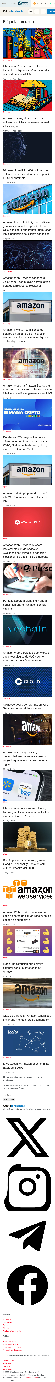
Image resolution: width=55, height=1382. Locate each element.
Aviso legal (7, 1369)
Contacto (6, 1366)
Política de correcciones (12, 1347)
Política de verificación (12, 1344)
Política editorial (9, 1341)
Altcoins (6, 1328)
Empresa (6, 698)
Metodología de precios (12, 1350)
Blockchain (7, 271)
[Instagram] (27, 1210)
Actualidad (7, 431)
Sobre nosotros (9, 1360)
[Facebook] (27, 1309)
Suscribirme (9, 1099)
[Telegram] (27, 1259)
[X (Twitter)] (27, 1161)
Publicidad (7, 1363)
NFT (5, 487)
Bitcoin (5, 802)
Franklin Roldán (31, 1377)
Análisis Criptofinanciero (13, 1331)
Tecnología (7, 60)
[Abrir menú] (30, 11)
